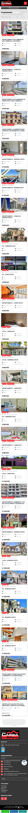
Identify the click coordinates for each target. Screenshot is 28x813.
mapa (23, 16)
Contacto (3, 791)
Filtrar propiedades (14, 8)
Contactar (15, 811)
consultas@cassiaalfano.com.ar (11, 771)
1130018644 (6, 769)
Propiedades (4, 790)
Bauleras (3, 788)
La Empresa (4, 786)
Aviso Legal (4, 787)
